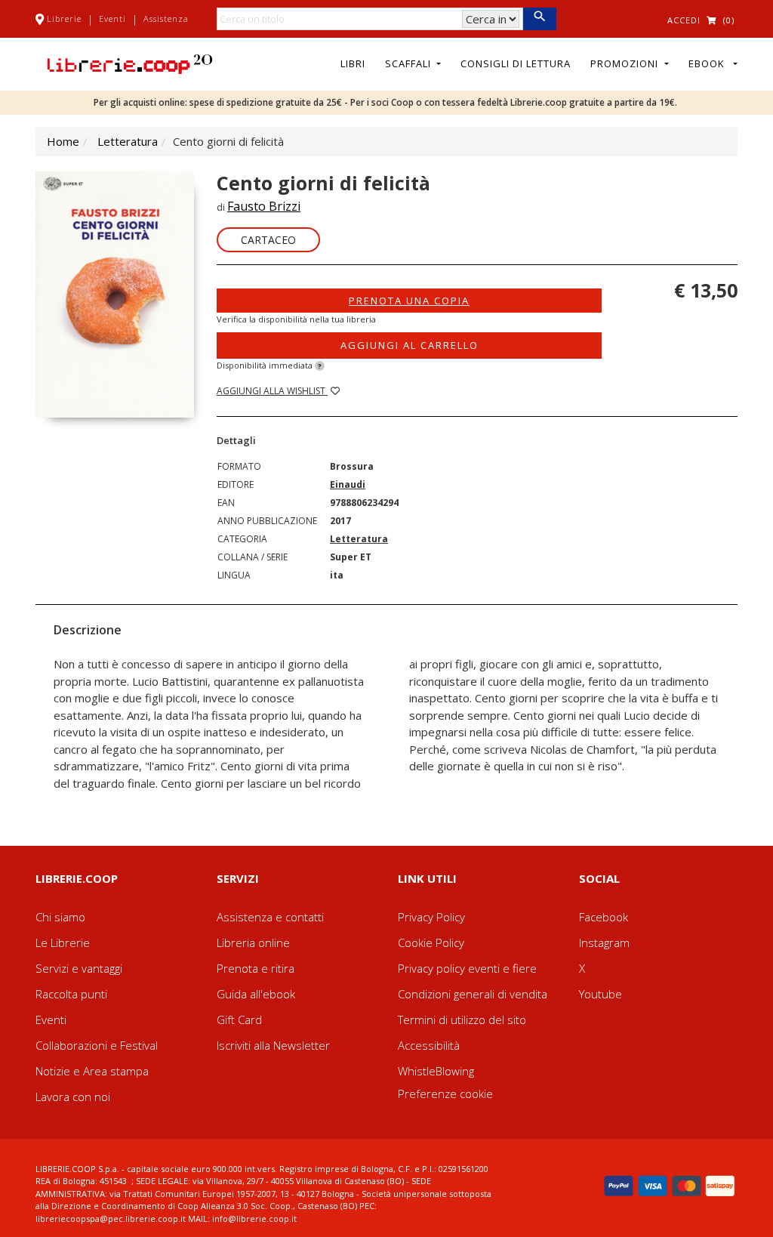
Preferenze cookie (445, 1093)
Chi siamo (60, 916)
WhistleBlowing (436, 1070)
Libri (352, 63)
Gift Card (239, 1019)
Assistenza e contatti (270, 916)
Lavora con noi (72, 1096)
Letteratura (127, 141)
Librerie (64, 18)
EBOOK (709, 63)
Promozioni (625, 63)
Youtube (600, 993)
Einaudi (347, 484)
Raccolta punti (71, 993)
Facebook (603, 916)
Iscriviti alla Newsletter (273, 1045)
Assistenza (166, 18)
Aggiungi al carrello (409, 345)
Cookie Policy (431, 942)
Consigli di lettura (515, 63)
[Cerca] (539, 19)
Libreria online (253, 942)
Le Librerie (62, 942)
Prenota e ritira (255, 968)
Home (63, 141)
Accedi (684, 20)
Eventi (112, 18)
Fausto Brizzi (263, 206)
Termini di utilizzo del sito (462, 1019)
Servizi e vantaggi (78, 968)
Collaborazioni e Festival (96, 1045)
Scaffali (409, 63)
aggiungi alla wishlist (272, 390)
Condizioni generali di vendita (472, 993)
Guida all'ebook (256, 993)
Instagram (604, 942)
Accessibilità (429, 1045)
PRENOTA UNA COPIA (409, 300)
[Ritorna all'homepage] (129, 62)
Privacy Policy (431, 916)
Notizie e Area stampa (92, 1070)
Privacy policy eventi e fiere (467, 968)
